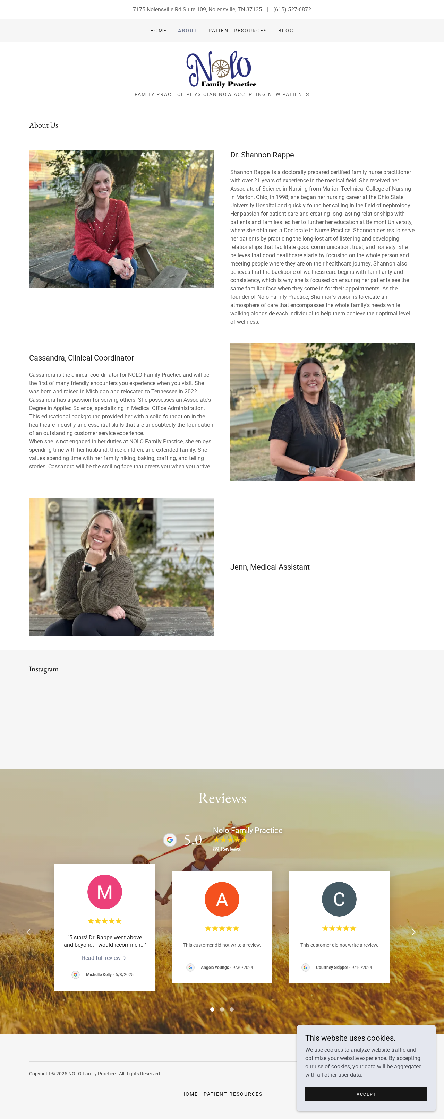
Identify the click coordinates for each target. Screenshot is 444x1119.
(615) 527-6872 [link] (292, 9)
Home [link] (158, 30)
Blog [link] (286, 30)
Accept (366, 1094)
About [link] (187, 30)
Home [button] (189, 1094)
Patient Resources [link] (237, 30)
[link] (222, 69)
